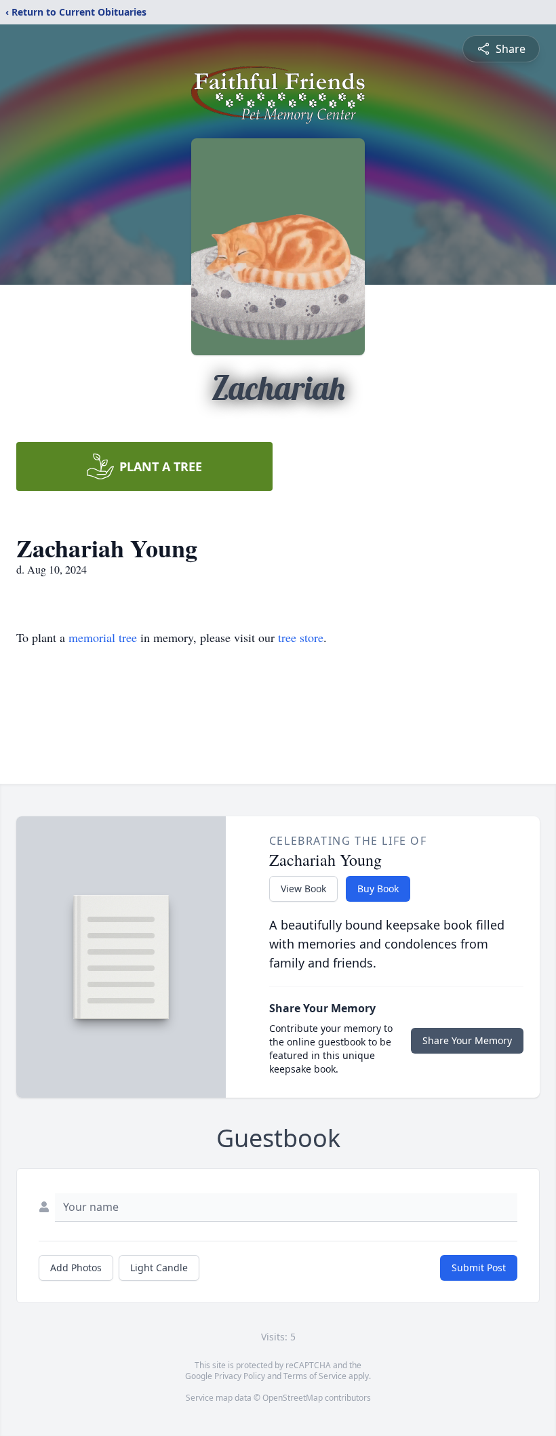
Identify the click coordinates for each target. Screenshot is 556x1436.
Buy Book (378, 888)
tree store (300, 637)
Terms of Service (314, 1376)
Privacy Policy (239, 1376)
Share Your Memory (467, 1040)
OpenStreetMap (292, 1397)
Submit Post (479, 1267)
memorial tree (102, 637)
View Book (303, 888)
